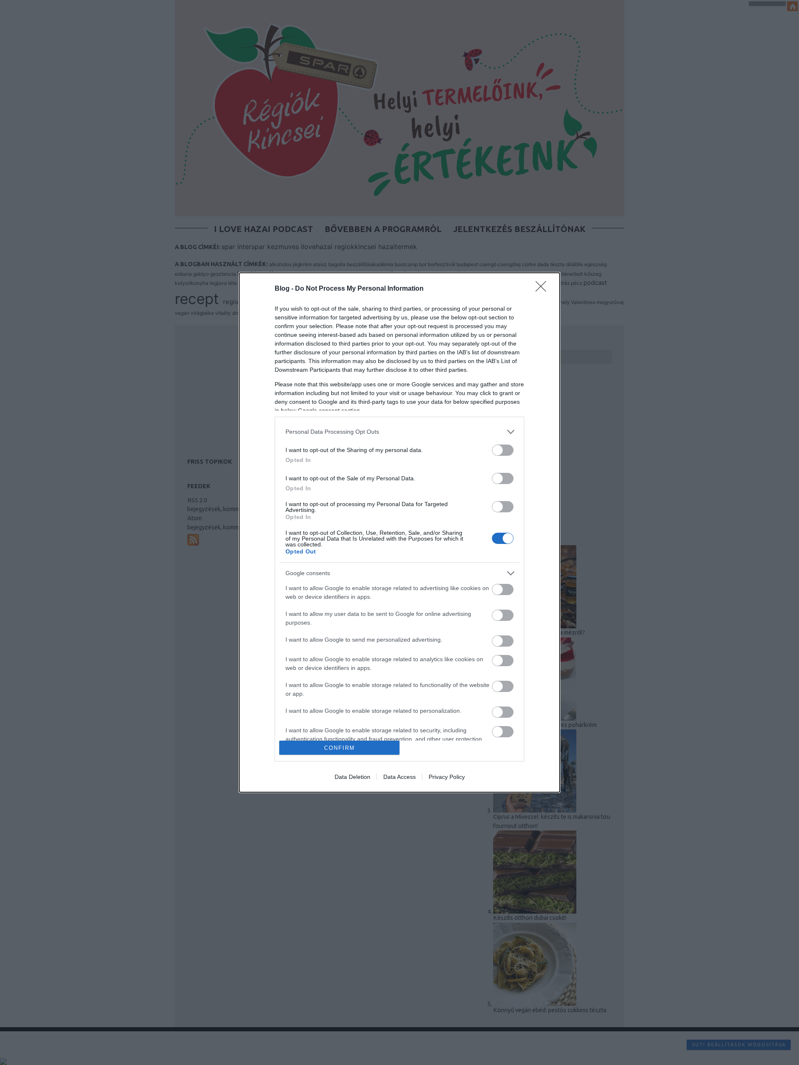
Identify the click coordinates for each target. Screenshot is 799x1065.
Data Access (399, 776)
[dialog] (399, 532)
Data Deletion (352, 776)
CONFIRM (339, 748)
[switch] (503, 450)
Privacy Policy (447, 776)
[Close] (543, 289)
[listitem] (399, 431)
